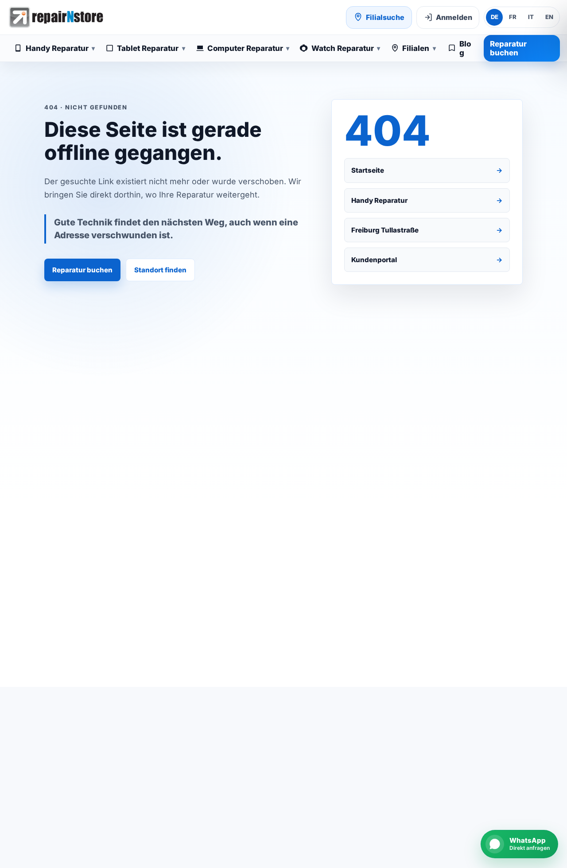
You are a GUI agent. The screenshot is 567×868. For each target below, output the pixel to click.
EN (549, 16)
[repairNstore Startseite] (56, 17)
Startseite (427, 170)
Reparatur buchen (508, 48)
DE (494, 16)
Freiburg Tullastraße (427, 230)
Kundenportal (427, 260)
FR (513, 16)
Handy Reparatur (427, 200)
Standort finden (160, 270)
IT (531, 16)
